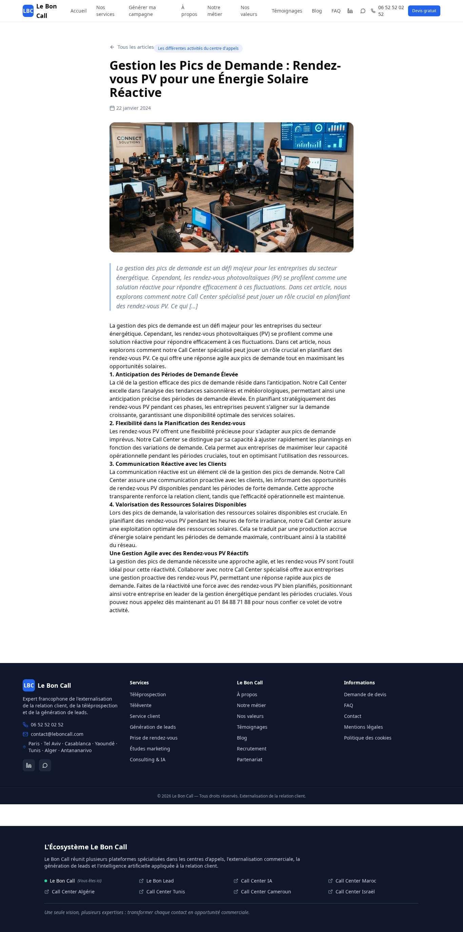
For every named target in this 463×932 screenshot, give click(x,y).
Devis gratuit (424, 11)
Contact (352, 716)
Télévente (141, 705)
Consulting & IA (147, 759)
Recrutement (251, 748)
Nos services (105, 10)
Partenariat (249, 759)
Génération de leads (153, 727)
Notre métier (214, 10)
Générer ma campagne (142, 10)
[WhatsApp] (363, 11)
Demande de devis (365, 694)
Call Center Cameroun (266, 891)
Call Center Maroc (356, 880)
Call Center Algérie (73, 891)
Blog (317, 10)
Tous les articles (136, 47)
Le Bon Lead (160, 880)
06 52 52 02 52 (391, 10)
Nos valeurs (249, 10)
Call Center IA (256, 880)
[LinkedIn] (350, 11)
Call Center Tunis (165, 891)
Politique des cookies (367, 737)
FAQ (336, 10)
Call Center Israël (355, 891)
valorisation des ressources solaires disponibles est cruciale (261, 512)
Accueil (79, 10)
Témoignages (287, 10)
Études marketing (150, 748)
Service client (145, 716)
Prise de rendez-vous (154, 737)
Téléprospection (148, 694)
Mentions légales (363, 727)
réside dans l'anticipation (268, 382)
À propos (189, 10)
